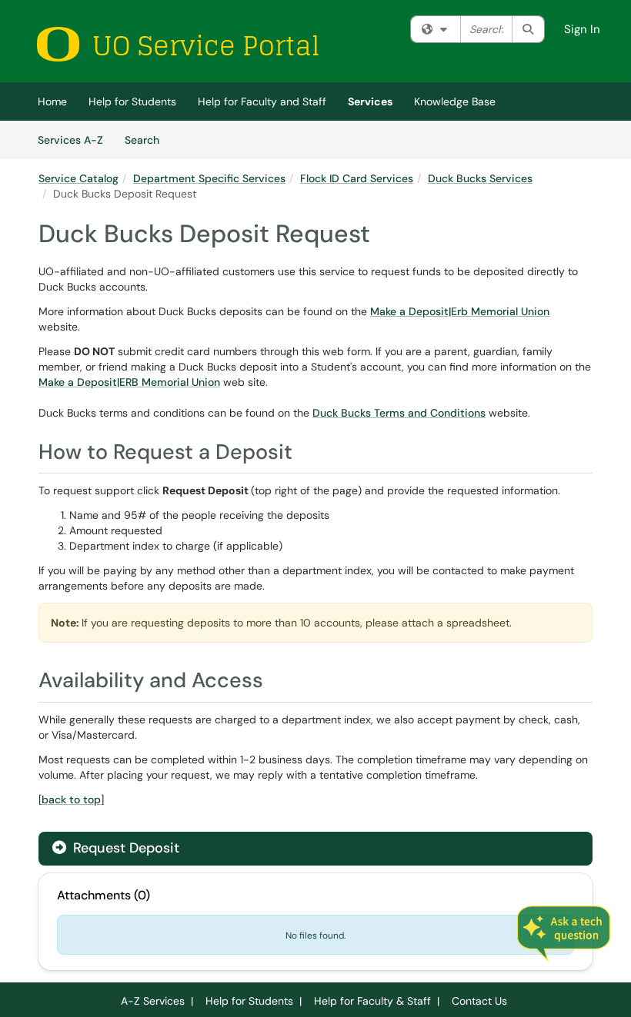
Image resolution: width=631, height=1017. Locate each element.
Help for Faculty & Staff (372, 1001)
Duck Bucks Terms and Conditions (399, 413)
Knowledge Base (455, 101)
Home (52, 101)
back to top (71, 799)
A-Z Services (153, 1001)
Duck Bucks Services (480, 178)
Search (147, 139)
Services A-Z (70, 140)
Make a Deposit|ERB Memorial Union (129, 382)
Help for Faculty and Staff (262, 101)
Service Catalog (78, 178)
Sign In (582, 29)
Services (370, 101)
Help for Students (132, 101)
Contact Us (479, 1001)
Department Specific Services (209, 178)
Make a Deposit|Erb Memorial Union (459, 311)
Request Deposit (124, 848)
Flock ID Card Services (356, 178)
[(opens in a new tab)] (177, 44)
